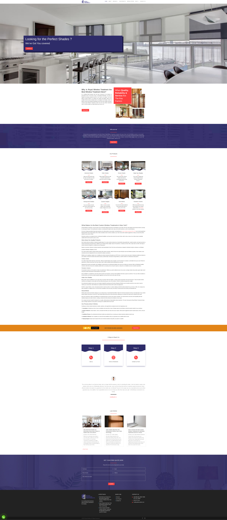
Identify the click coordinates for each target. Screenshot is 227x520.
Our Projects (122, 1)
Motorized (94, 434)
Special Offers (130, 1)
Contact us (29, 48)
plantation (141, 207)
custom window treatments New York (129, 231)
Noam (86, 434)
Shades (116, 434)
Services (115, 1)
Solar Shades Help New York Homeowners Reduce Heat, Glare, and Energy (114, 431)
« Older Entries (85, 449)
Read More (85, 110)
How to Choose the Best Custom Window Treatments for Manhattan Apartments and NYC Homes (136, 431)
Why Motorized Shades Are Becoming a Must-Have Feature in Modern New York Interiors (92, 431)
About (110, 1)
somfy (108, 434)
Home (106, 1)
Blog (136, 1)
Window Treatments (141, 434)
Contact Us (142, 1)
